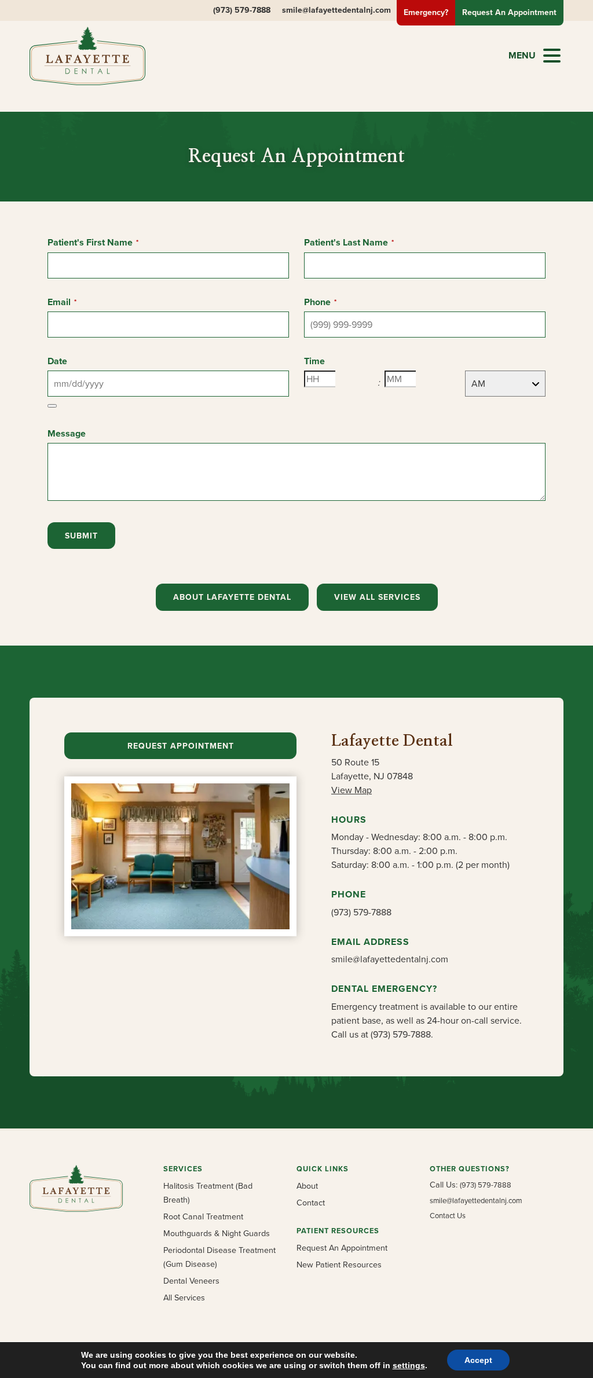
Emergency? (426, 12)
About (307, 1185)
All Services (184, 1297)
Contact (310, 1202)
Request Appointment (180, 746)
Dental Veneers (191, 1280)
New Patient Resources (339, 1264)
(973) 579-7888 (241, 10)
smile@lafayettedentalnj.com (336, 10)
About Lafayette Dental (232, 597)
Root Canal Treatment (203, 1216)
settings (409, 1365)
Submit (81, 536)
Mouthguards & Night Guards (216, 1233)
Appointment (509, 12)
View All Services (377, 597)
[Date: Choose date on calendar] (52, 406)
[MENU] (551, 55)
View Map (351, 790)
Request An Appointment (341, 1247)
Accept (478, 1360)
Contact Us (448, 1215)
